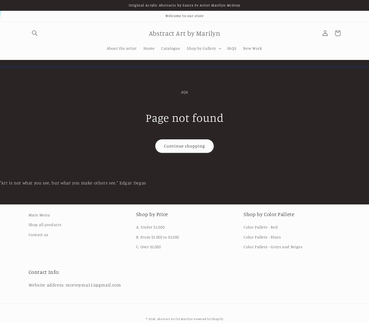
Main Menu (39, 215)
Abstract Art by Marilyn (175, 319)
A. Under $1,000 (150, 227)
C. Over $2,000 (148, 246)
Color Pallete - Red (261, 227)
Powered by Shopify (208, 319)
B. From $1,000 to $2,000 (157, 237)
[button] (35, 33)
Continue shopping (184, 146)
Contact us (38, 234)
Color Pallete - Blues (262, 237)
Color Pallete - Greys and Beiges (273, 246)
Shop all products (45, 224)
